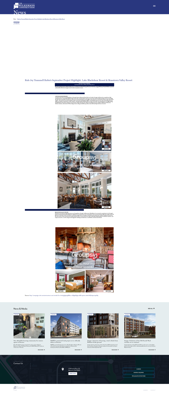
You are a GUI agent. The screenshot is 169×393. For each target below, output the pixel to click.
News (15, 19)
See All (150, 308)
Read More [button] (40, 349)
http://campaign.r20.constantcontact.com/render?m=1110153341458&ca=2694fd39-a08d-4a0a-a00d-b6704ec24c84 (63, 295)
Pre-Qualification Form (138, 376)
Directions (73, 373)
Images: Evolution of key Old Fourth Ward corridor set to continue (137, 341)
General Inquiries (139, 372)
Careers (138, 369)
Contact (153, 390)
